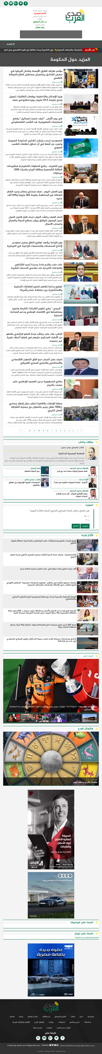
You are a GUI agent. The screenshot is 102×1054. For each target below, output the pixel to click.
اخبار (81, 1016)
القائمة (10, 44)
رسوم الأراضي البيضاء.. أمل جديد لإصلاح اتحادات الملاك (71, 495)
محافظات (87, 1022)
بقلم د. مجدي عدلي (33, 479)
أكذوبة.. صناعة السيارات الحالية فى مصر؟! (70, 482)
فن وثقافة (46, 1016)
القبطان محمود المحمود (79, 468)
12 (30, 430)
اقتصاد (12, 1016)
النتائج (75, 526)
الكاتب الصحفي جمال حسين (72, 447)
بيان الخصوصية (60, 1051)
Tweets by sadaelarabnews (87, 937)
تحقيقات (61, 1022)
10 (39, 430)
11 (34, 430)
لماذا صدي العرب (49, 1051)
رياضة (21, 1016)
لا (86, 520)
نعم (85, 516)
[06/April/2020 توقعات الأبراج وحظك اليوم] (51, 759)
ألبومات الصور (88, 656)
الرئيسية (91, 1016)
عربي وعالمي (75, 1022)
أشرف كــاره (83, 479)
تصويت (85, 526)
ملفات (73, 1016)
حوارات (51, 1022)
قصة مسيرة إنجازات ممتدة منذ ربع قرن (72, 471)
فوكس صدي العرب (64, 1027)
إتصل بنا (40, 1051)
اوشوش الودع (39, 1022)
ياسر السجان (36, 468)
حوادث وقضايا (33, 1016)
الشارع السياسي (60, 1016)
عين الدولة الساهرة (32, 471)
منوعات (49, 1027)
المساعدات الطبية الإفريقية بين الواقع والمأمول (24, 484)
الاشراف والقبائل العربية (21, 1022)
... (25, 430)
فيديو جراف (37, 1027)
